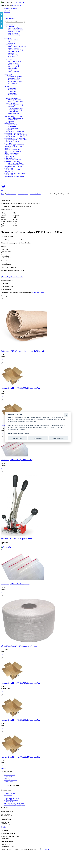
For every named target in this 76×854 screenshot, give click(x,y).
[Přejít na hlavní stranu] (8, 18)
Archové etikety (13, 120)
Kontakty (7, 12)
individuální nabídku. (38, 292)
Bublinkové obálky (13, 126)
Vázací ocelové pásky (14, 61)
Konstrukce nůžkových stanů (13, 160)
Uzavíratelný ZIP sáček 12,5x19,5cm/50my (17, 460)
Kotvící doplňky (9, 156)
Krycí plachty (8, 130)
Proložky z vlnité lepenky (15, 101)
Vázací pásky (8, 60)
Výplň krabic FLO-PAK (15, 108)
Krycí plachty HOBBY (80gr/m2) (14, 131)
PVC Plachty (8, 143)
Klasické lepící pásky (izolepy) (17, 46)
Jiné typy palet (8, 171)
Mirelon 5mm (12, 91)
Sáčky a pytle (8, 75)
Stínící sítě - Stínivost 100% (12, 151)
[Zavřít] (66, 415)
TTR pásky (11, 121)
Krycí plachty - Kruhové (11, 141)
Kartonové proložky (14, 35)
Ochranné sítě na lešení (11, 155)
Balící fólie (7, 38)
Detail (2, 359)
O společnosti (8, 795)
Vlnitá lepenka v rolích (15, 100)
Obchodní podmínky (10, 8)
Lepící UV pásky (13, 55)
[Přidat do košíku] (6, 547)
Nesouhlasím (38, 438)
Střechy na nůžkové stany (15, 163)
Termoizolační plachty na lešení (13, 146)
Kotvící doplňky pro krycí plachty (14, 145)
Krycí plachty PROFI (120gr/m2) (14, 133)
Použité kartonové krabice (15, 30)
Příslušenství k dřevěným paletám (14, 176)
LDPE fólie (11, 43)
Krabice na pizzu (13, 33)
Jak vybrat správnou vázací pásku (14, 803)
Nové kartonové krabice (15, 28)
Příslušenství (11, 56)
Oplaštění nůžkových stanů (12, 161)
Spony (10, 70)
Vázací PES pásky (13, 66)
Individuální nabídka (17, 277)
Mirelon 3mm (12, 90)
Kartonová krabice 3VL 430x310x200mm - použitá (20, 683)
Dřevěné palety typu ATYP (12, 175)
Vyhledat (3, 21)
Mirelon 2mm (12, 88)
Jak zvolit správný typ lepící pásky (14, 805)
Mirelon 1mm (12, 93)
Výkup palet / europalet (11, 800)
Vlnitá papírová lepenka (11, 98)
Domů (2, 194)
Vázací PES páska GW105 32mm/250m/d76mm (19, 646)
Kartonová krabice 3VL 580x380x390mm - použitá (20, 388)
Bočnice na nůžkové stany (16, 165)
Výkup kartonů (8, 801)
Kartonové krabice (9, 26)
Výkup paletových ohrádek (12, 798)
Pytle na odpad (12, 83)
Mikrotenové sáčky (13, 80)
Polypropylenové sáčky (15, 81)
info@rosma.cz (16, 5)
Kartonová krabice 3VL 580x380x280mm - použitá (20, 757)
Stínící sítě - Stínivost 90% (12, 150)
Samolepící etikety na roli (15, 118)
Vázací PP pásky (13, 63)
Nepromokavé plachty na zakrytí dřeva (15, 140)
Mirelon (6, 86)
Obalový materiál (9, 25)
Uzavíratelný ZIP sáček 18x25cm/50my (15, 584)
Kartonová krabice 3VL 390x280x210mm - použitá (20, 720)
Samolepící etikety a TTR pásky (13, 116)
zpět (2, 190)
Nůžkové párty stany (10, 158)
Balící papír (11, 106)
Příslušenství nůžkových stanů (13, 166)
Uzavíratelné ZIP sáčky (15, 76)
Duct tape (11, 53)
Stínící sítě (7, 148)
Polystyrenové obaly (14, 113)
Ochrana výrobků (9, 103)
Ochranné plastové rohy (15, 110)
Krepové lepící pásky (14, 48)
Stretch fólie (11, 41)
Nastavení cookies (58, 438)
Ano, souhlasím (17, 438)
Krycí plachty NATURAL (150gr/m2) (15, 135)
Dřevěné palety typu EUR (12, 170)
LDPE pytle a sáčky (14, 78)
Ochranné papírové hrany (15, 105)
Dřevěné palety (8, 168)
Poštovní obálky (9, 123)
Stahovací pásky (13, 68)
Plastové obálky (12, 125)
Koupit (8, 277)
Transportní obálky (13, 128)
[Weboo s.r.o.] (45, 849)
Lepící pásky (8, 45)
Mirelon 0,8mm (12, 95)
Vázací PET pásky (13, 65)
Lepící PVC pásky (13, 51)
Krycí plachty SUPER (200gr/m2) (14, 136)
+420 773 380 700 (18, 2)
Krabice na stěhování (14, 31)
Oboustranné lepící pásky (15, 50)
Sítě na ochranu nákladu (11, 153)
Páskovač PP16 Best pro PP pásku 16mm (16, 539)
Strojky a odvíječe (13, 71)
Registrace (7, 10)
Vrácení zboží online (11, 786)
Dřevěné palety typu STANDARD (14, 173)
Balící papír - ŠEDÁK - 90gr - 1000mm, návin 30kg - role (22, 351)
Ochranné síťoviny (13, 111)
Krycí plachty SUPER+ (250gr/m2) (14, 138)
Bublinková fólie (13, 40)
